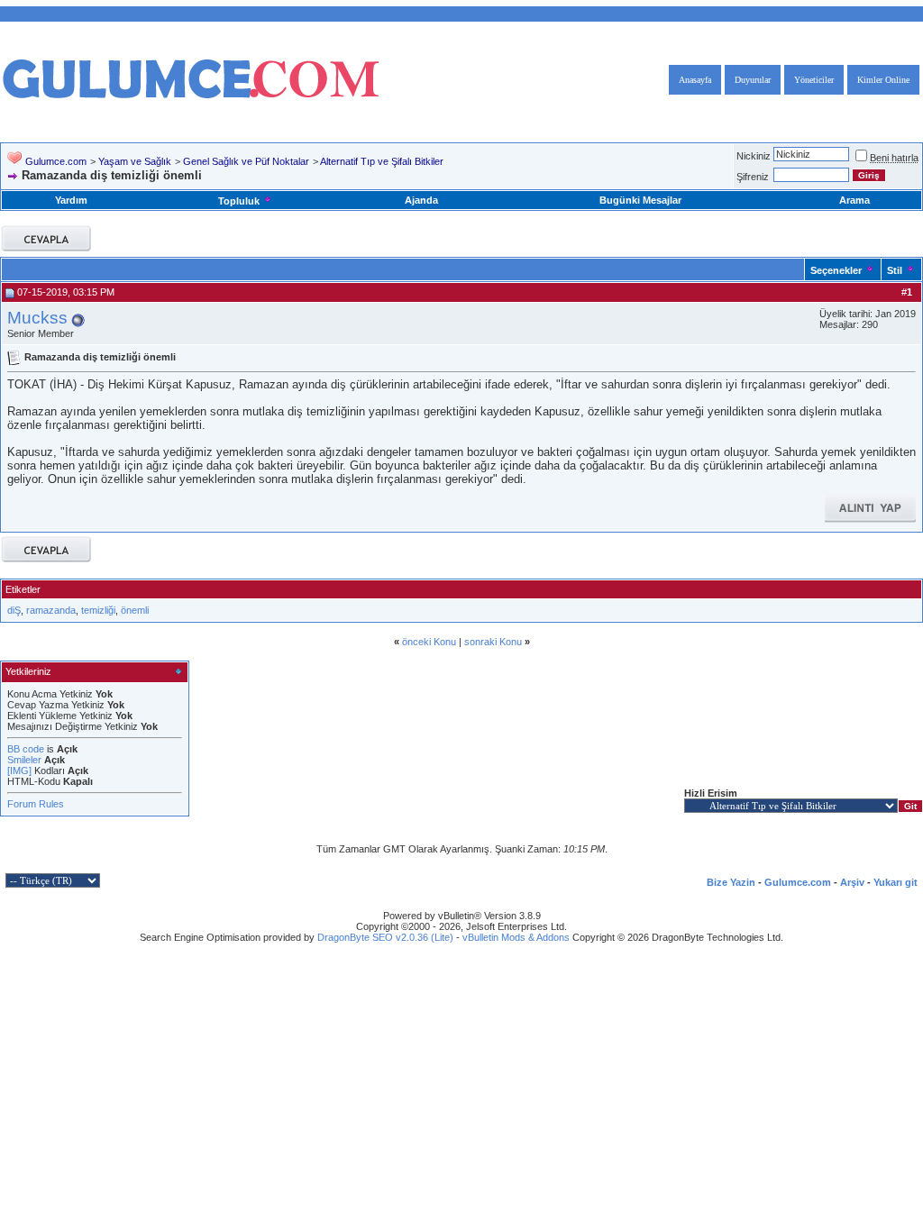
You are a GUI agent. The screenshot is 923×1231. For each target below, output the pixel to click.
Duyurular (753, 80)
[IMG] (19, 770)
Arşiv (852, 882)
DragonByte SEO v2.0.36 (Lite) (385, 937)
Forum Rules (35, 803)
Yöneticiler (814, 80)
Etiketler (23, 589)
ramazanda (51, 610)
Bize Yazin (731, 882)
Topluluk (239, 201)
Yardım (71, 200)
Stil (894, 270)
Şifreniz (752, 176)
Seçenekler (836, 270)
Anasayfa (695, 80)
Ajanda (421, 200)
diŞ (14, 610)
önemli (135, 610)
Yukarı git (895, 882)
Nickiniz (753, 155)
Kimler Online (883, 80)
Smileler (24, 759)
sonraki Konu (493, 641)
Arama (854, 200)
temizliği (98, 610)
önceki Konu (429, 641)
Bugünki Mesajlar (640, 200)
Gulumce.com (56, 161)
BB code (25, 748)
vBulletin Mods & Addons (516, 937)
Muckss (37, 317)
